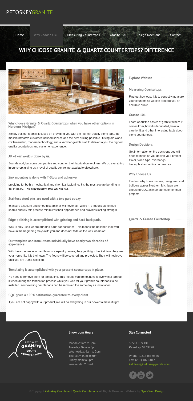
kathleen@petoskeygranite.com (149, 364)
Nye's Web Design (152, 391)
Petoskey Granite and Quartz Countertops (71, 391)
